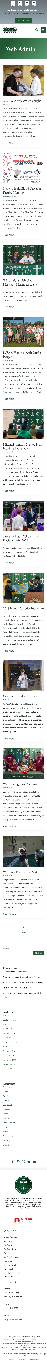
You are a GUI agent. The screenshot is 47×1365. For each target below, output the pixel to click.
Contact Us (8, 1276)
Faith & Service (11, 196)
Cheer (5, 1113)
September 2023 (10, 1042)
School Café (8, 1260)
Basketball (11, 452)
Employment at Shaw (12, 1272)
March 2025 (7, 1028)
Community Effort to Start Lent (23, 696)
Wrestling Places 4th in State (20, 872)
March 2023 (7, 1046)
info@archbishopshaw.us (14, 1319)
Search (6, 948)
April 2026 (7, 1015)
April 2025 (7, 1024)
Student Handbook (11, 1264)
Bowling (6, 1109)
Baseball (11, 360)
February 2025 (9, 1033)
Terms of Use (11, 1359)
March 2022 (7, 1068)
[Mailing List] (34, 1162)
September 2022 (10, 1064)
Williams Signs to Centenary (21, 784)
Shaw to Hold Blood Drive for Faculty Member (22, 190)
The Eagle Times (10, 1249)
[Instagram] (18, 1162)
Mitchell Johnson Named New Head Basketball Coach (22, 446)
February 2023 (9, 1051)
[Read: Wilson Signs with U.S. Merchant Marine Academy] (23, 260)
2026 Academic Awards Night (22, 100)
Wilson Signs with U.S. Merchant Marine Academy (20, 282)
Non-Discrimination (34, 1359)
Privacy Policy (22, 1359)
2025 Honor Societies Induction (23, 608)
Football (11, 288)
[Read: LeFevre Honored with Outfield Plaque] (23, 332)
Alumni (6, 1091)
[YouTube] (29, 1162)
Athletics (5, 288)
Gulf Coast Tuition (11, 1257)
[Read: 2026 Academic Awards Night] (23, 80)
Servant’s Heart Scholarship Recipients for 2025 (20, 538)
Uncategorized (9, 1140)
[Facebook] (13, 1162)
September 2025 (10, 1019)
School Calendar (10, 1237)
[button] (23, 20)
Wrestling (11, 875)
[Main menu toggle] (43, 30)
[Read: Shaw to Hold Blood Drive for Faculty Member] (23, 168)
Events (5, 196)
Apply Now (8, 1241)
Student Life (6, 700)
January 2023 (8, 1055)
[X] (24, 1162)
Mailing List (8, 1268)
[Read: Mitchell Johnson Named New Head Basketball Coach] (23, 423)
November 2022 (9, 1060)
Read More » (9, 143)
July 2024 (7, 1037)
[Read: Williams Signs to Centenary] (23, 763)
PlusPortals (8, 1245)
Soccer (6, 1131)
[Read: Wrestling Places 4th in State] (23, 851)
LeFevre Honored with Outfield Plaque (23, 354)
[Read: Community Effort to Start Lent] (23, 675)
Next (25, 932)
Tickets (7, 1253)
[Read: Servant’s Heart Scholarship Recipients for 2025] (23, 515)
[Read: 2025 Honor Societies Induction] (23, 587)
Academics (6, 104)
